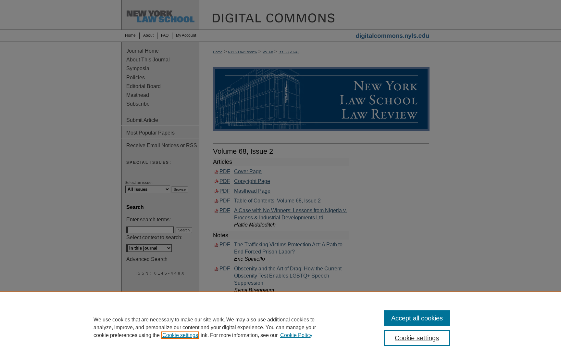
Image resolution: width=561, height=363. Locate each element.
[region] (280, 327)
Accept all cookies (417, 318)
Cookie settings (180, 335)
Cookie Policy (296, 335)
